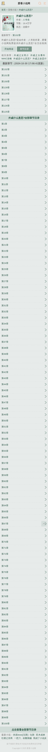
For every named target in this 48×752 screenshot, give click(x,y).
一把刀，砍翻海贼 (23, 738)
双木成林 (40, 735)
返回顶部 (44, 523)
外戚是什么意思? (22, 58)
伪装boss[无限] (20, 735)
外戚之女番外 (37, 55)
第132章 (17, 35)
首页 (3, 10)
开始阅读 (8, 49)
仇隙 (32, 735)
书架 (3, 3)
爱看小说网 (24, 3)
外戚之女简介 (21, 55)
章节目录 (24, 49)
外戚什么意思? (26, 10)
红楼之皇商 (7, 738)
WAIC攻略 (6, 58)
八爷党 (26, 20)
